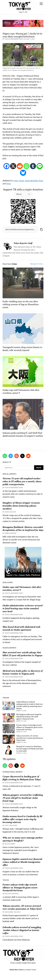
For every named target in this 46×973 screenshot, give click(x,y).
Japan (21, 180)
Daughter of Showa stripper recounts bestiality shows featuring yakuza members (21, 505)
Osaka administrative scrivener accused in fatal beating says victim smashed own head (22, 608)
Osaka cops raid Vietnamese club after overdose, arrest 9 (22, 588)
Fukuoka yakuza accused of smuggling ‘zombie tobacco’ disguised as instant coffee (22, 930)
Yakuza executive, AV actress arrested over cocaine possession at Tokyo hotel (29, 738)
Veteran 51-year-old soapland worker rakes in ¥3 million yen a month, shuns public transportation (22, 481)
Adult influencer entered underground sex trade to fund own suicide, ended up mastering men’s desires (29, 705)
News (8, 183)
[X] (13, 166)
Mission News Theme (16, 970)
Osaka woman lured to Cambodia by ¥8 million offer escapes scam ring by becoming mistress (22, 819)
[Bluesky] (23, 173)
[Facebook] (6, 166)
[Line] (40, 166)
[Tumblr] (33, 166)
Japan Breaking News (34, 180)
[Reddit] (20, 166)
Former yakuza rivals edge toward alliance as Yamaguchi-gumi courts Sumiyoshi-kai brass (29, 727)
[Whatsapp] (26, 166)
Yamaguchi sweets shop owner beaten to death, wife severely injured (22, 349)
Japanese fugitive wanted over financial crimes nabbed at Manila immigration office (22, 862)
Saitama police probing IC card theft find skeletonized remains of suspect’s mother (23, 434)
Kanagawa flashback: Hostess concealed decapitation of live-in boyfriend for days (23, 528)
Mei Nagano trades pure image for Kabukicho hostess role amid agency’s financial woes (29, 716)
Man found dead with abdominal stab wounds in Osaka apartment (21, 628)
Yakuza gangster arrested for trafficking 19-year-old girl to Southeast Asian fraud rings (23, 797)
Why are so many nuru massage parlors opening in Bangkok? (23, 839)
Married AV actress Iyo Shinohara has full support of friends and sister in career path (29, 748)
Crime (15, 180)
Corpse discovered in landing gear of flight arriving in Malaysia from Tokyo (22, 778)
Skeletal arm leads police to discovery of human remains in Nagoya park (23, 672)
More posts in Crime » (36, 264)
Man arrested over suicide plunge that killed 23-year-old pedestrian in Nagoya (22, 654)
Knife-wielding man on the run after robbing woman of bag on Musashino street (21, 304)
